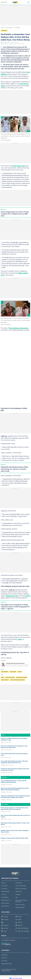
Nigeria (2, 742)
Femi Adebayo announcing (18, 328)
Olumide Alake (6, 43)
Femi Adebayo (4, 671)
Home (2, 27)
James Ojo (16, 43)
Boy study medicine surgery (18, 679)
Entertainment (9, 27)
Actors (19, 671)
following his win (12, 596)
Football (2, 772)
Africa (28, 596)
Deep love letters (10, 677)
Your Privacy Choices (17, 978)
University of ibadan (21, 677)
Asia (2, 757)
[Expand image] (29, 117)
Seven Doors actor (18, 166)
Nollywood (13, 671)
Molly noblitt (5, 679)
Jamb (2, 677)
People (2, 749)
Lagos (20, 639)
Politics (2, 826)
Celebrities (17, 27)
